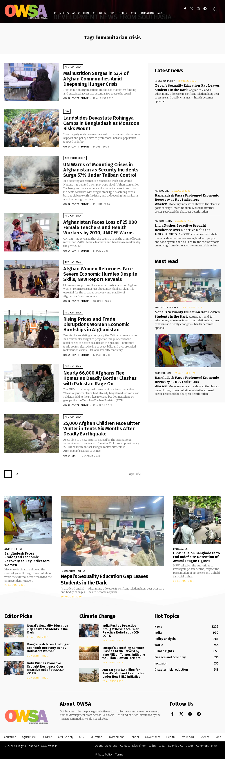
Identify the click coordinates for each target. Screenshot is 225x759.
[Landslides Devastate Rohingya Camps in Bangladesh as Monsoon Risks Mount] (31, 128)
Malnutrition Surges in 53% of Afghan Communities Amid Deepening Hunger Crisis (96, 78)
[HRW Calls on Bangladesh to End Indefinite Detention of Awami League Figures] (197, 520)
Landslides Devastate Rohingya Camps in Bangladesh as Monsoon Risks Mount (101, 123)
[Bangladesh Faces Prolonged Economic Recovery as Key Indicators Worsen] (188, 350)
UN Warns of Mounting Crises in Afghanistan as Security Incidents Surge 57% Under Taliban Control (100, 170)
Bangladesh (181, 549)
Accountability (75, 158)
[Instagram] (198, 9)
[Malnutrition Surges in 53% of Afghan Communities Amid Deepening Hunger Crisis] (31, 82)
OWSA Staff (70, 455)
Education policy (165, 81)
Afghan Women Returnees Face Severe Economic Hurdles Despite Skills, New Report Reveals (100, 274)
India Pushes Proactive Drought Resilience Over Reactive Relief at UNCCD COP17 (182, 230)
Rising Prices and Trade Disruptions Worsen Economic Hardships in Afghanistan (96, 324)
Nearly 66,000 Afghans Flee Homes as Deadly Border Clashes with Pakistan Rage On (100, 378)
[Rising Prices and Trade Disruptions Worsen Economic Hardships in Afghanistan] (31, 329)
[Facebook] (185, 9)
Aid (67, 111)
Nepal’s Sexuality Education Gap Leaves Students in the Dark (187, 314)
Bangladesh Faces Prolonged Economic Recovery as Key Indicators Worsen (187, 199)
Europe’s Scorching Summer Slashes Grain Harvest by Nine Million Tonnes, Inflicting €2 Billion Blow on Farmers (123, 653)
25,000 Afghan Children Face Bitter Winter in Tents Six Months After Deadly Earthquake (101, 428)
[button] (215, 9)
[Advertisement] (188, 142)
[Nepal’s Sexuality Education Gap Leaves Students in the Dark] (188, 285)
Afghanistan (73, 67)
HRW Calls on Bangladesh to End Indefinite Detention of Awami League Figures (196, 557)
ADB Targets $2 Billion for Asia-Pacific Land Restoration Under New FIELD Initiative (123, 673)
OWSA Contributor (76, 98)
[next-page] (26, 474)
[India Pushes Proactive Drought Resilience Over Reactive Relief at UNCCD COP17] (14, 668)
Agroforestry (163, 221)
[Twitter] (192, 9)
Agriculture (162, 191)
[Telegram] (205, 9)
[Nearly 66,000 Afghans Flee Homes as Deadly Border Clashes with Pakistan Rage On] (31, 383)
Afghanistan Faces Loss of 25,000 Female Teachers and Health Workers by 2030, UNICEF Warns (100, 227)
